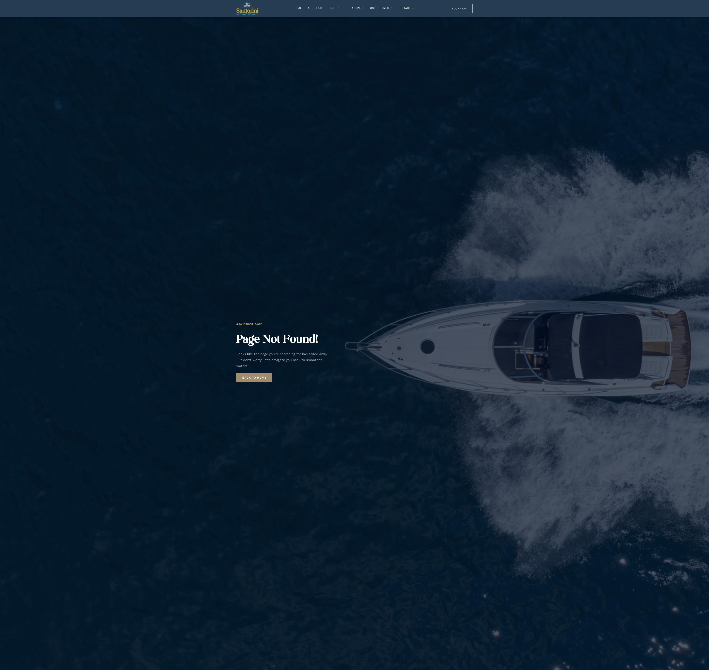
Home (298, 7)
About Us (315, 7)
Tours (333, 7)
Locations (354, 7)
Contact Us (407, 7)
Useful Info (379, 7)
